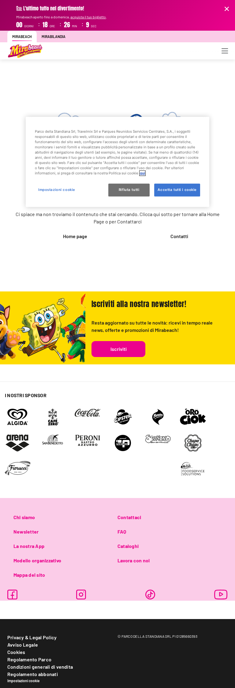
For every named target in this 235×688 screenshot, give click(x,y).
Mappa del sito (29, 575)
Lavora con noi (134, 560)
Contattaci (129, 517)
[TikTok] (150, 594)
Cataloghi (128, 546)
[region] (117, 162)
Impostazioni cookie (23, 680)
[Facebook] (12, 594)
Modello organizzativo (37, 560)
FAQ (122, 531)
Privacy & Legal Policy (32, 637)
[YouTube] (221, 594)
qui (142, 173)
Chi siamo (24, 517)
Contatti (179, 236)
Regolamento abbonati (32, 674)
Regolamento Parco (29, 659)
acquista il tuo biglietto (88, 17)
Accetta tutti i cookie (177, 190)
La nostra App (28, 546)
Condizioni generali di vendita (40, 667)
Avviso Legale (22, 645)
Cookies (16, 652)
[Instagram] (81, 594)
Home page (75, 236)
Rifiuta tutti (129, 190)
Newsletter (26, 531)
